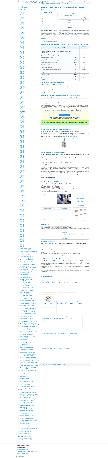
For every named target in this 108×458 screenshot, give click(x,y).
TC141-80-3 (22, 56)
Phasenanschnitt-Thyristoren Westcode (27, 350)
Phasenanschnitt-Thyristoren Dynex (27, 381)
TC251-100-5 (22, 82)
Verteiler (27, 2)
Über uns (79, 2)
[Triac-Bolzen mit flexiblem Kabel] (49, 12)
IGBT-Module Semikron (24, 297)
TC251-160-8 (22, 150)
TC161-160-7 (22, 136)
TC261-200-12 (23, 192)
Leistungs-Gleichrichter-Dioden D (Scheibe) (28, 251)
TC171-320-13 (23, 234)
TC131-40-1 (22, 12)
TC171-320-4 (22, 224)
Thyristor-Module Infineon (25, 341)
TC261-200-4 (22, 184)
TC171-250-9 (22, 204)
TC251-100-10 (23, 88)
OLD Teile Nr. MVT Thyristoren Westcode (28, 368)
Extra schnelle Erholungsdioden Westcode (28, 364)
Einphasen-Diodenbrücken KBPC (26, 400)
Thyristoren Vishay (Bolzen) (25, 397)
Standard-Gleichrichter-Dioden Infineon (27, 336)
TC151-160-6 (22, 121)
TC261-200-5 (22, 185)
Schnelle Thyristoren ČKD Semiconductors (28, 329)
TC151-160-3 (22, 117)
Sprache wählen (33, 2)
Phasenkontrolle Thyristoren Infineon (27, 334)
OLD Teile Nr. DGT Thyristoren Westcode (28, 370)
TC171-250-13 (23, 208)
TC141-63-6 (22, 46)
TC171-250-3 (22, 196)
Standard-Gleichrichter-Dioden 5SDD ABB (28, 315)
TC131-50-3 (22, 28)
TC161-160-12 (23, 141)
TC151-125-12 (23, 102)
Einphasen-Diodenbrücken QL (25, 399)
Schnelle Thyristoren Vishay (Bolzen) (27, 390)
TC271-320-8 (22, 241)
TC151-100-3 (22, 67)
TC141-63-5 (22, 45)
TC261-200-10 (23, 191)
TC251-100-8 (22, 86)
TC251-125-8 (22, 111)
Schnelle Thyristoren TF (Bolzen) (26, 256)
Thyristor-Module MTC (59, 320)
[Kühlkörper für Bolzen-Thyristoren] (47, 138)
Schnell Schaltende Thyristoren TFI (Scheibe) (68, 282)
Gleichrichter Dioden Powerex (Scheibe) (27, 415)
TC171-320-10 (23, 231)
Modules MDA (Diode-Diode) (25, 266)
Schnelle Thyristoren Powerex (25, 412)
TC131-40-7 (22, 19)
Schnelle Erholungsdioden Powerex (27, 418)
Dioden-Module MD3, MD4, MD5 (26, 277)
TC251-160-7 (22, 149)
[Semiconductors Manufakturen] (47, 194)
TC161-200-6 (22, 174)
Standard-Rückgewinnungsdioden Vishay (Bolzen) (29, 394)
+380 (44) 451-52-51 (21, 447)
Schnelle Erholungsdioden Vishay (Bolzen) (28, 395)
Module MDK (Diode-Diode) (25, 262)
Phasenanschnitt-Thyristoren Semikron (27, 298)
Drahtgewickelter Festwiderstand (26, 438)
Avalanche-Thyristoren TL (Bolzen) (26, 269)
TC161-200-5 (22, 172)
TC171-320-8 (22, 229)
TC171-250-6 (22, 200)
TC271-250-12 (23, 219)
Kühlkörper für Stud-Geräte (25, 433)
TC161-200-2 (22, 169)
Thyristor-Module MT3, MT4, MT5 (26, 276)
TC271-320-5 (22, 238)
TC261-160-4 (22, 157)
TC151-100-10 (23, 76)
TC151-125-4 (22, 93)
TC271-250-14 (23, 220)
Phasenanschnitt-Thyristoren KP (26, 306)
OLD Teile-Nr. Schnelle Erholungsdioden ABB (28, 326)
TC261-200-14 (23, 194)
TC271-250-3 (22, 209)
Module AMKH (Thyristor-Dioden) (26, 287)
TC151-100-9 (22, 75)
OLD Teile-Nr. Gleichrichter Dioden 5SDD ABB (29, 320)
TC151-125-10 (23, 101)
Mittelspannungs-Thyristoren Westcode (27, 352)
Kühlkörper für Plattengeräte (25, 431)
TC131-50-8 (22, 34)
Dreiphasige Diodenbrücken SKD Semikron (28, 303)
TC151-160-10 (23, 126)
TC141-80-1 (22, 53)
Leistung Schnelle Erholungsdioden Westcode (29, 365)
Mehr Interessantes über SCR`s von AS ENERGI (27, 451)
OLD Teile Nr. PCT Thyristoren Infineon (27, 337)
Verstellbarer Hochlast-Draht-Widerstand (28, 439)
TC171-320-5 (22, 225)
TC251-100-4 (22, 81)
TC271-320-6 (22, 239)
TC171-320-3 (22, 223)
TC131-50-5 (22, 31)
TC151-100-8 (22, 73)
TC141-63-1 (22, 39)
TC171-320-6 (22, 226)
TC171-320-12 (23, 233)
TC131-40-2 (22, 13)
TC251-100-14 (23, 91)
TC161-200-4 (22, 171)
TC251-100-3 (22, 80)
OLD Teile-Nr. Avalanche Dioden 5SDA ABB (28, 321)
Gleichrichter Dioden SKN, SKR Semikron (28, 300)
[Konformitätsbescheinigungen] (64, 232)
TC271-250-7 (22, 214)
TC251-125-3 (22, 105)
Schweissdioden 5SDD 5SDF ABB (26, 318)
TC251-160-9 (22, 151)
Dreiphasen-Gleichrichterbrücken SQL (27, 405)
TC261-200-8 (22, 189)
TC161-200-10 (23, 179)
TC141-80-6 (22, 60)
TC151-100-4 (22, 68)
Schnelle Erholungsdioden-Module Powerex (28, 428)
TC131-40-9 (22, 22)
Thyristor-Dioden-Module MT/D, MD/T (27, 279)
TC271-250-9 (22, 216)
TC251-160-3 (22, 144)
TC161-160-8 (22, 137)
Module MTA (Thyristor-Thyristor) (26, 261)
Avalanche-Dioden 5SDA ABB (25, 316)
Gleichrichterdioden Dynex (25, 383)
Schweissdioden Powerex (25, 417)
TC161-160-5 (22, 134)
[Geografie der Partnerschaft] (64, 246)
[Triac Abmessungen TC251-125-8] (75, 97)
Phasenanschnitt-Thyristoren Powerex (27, 408)
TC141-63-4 (22, 43)
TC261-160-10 (23, 165)
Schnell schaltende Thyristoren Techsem (28, 308)
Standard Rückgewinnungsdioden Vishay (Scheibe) (27, 388)
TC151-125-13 (23, 103)
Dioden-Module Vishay (24, 407)
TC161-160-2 (22, 130)
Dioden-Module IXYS (24, 376)
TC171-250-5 (22, 199)
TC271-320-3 (22, 235)
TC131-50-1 (22, 26)
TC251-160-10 (23, 152)
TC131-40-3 (22, 14)
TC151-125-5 (22, 95)
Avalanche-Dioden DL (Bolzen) (26, 271)
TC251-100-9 (22, 87)
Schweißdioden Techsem (24, 310)
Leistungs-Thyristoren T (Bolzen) (26, 249)
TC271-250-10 (23, 218)
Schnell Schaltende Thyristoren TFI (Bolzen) (65, 303)
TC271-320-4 (22, 236)
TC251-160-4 (22, 145)
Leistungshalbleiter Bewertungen (26, 6)
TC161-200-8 (22, 176)
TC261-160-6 (22, 160)
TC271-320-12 (23, 245)
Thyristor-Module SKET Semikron (26, 290)
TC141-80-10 (22, 65)
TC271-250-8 (22, 215)
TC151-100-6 (22, 71)
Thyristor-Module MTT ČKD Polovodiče (27, 333)
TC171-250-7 (22, 201)
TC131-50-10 (22, 37)
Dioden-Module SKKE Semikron (26, 293)
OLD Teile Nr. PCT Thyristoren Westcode (28, 367)
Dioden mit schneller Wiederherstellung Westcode (29, 360)
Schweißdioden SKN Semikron (26, 302)
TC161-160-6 (22, 135)
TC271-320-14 (23, 246)
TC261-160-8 (22, 162)
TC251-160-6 (22, 147)
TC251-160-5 (22, 146)
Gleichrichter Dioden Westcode (26, 359)
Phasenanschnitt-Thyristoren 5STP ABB (27, 311)
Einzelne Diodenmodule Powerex (26, 425)
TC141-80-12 (22, 66)
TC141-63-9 (22, 50)
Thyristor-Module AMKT (46, 320)
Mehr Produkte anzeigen (23, 449)
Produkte (18, 453)
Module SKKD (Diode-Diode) (25, 292)
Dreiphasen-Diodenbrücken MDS (26, 410)
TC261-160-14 (23, 167)
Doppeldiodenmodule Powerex (26, 426)
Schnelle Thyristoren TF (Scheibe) (26, 254)
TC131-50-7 (22, 33)
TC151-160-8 (22, 123)
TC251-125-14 (23, 116)
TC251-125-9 (22, 112)
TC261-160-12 (23, 166)
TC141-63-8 (22, 48)
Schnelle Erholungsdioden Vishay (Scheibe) (28, 392)
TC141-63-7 (22, 47)
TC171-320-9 (22, 230)
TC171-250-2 (22, 195)
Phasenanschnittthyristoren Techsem (27, 305)
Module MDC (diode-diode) (25, 282)
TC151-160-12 (23, 127)
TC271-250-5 (22, 211)
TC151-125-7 (22, 97)
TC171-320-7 (22, 228)
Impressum (17, 455)
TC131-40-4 (22, 16)
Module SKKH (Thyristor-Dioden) (26, 295)
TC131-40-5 (22, 17)
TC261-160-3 (22, 156)
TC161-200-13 (23, 181)
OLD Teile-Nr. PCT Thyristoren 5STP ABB (28, 323)
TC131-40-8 (22, 21)
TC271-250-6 (22, 213)
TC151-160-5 (22, 120)
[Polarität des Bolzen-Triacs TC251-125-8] (51, 97)
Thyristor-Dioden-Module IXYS (25, 378)
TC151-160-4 (22, 118)
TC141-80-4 (22, 57)
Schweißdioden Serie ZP (24, 274)
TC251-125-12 (23, 115)
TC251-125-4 (22, 106)
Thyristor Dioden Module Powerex (26, 421)
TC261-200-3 (22, 182)
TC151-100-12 (23, 77)
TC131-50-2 (22, 27)
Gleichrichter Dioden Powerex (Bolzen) (27, 413)
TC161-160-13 (23, 142)
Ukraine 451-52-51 (32, 1)
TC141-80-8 (22, 62)
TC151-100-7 (22, 72)
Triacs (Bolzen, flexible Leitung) (26, 10)
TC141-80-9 (22, 63)
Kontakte (86, 2)
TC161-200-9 (22, 177)
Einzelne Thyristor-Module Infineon (26, 347)
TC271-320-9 (22, 243)
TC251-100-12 (23, 90)
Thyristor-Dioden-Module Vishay (26, 430)
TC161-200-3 (22, 170)
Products (71, 2)
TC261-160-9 (22, 164)
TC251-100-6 (22, 83)
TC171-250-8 (22, 202)
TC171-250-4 (22, 197)
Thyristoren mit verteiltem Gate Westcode (28, 357)
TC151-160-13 (23, 129)
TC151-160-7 (22, 122)
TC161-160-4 (22, 132)
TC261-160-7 (22, 161)
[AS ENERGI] (21, 1)
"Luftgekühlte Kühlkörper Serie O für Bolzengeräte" (67, 34)
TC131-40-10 (22, 23)
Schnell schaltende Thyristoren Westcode (28, 354)
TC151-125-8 (22, 98)
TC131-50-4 (22, 29)
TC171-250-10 (23, 205)
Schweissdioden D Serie (24, 272)
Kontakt (27, 453)
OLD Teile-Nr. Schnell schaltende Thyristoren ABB (29, 324)
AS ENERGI (42, 2)
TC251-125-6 (22, 108)
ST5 (84, 22)
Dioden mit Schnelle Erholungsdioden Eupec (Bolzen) (27, 374)
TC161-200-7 (22, 175)
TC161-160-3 (22, 131)
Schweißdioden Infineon (24, 339)
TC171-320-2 (22, 221)
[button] (55, 1)
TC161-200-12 (23, 180)
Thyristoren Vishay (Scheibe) (25, 384)
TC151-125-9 (22, 100)
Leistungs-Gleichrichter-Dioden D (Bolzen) (28, 253)
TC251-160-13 (23, 155)
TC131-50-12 (22, 38)
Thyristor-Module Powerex (25, 423)
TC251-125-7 (22, 110)
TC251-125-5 (22, 107)
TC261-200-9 (22, 190)
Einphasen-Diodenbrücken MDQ (26, 402)
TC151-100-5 (22, 70)
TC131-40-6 (22, 18)
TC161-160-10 (23, 140)
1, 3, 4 (80, 71)
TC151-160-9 (22, 125)
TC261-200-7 (22, 187)
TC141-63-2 (22, 41)
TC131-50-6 (22, 32)
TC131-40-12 (22, 24)
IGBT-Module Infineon (24, 346)
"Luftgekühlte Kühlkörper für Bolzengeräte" (68, 136)
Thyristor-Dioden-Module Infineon (26, 342)
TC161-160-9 (22, 139)
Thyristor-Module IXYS (24, 372)
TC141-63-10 (22, 51)
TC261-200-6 (22, 186)
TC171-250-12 (23, 206)
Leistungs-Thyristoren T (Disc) (25, 248)
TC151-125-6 (22, 96)
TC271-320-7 (22, 240)
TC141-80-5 (22, 58)
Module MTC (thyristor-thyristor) (26, 280)
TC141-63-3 (22, 42)
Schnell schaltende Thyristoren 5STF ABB (28, 313)
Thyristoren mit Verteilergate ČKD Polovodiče (28, 331)
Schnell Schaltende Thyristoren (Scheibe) (28, 258)
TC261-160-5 (22, 159)
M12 (84, 20)
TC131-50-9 (22, 36)
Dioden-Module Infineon (24, 344)
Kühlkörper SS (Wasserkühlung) (24, 436)
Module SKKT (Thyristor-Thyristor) (26, 289)
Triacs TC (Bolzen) (23, 9)
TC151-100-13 (23, 78)
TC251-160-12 (23, 154)
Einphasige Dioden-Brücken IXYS (26, 355)
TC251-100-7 (22, 85)
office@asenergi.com (44, 1)
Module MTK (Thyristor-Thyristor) (26, 259)
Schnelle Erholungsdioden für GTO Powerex (28, 420)
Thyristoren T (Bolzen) (24, 7)
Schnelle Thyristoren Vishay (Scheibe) (27, 386)
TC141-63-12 (22, 52)
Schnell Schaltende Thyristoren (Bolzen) (27, 264)
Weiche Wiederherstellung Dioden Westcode (28, 362)
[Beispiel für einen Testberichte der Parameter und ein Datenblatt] (64, 238)
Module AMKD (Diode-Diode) (25, 285)
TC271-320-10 (23, 244)
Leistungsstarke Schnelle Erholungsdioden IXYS (29, 379)
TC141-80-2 (22, 55)
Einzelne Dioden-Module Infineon (26, 349)
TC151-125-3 (22, 92)
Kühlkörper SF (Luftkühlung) (24, 434)
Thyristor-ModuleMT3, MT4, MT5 (74, 319)
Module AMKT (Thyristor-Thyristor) (26, 284)
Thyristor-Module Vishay (24, 404)
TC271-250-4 (22, 210)
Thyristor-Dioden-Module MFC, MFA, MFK (28, 267)
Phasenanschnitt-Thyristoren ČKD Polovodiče (28, 328)
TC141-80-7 (22, 61)
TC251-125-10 (23, 113)
